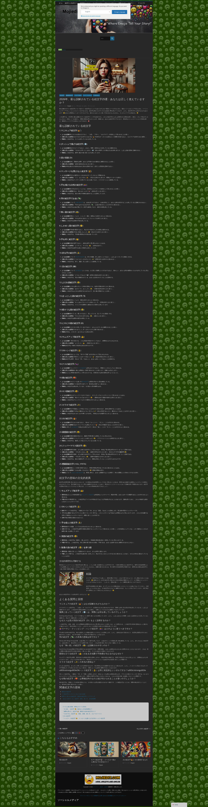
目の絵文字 (78, 270)
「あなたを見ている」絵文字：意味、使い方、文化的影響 (79, 699)
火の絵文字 (75, 427)
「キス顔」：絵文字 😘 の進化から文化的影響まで (77, 709)
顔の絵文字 (62, 95)
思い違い (82, 106)
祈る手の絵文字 (79, 257)
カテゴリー (131, 3)
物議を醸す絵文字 (69, 95)
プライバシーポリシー (110, 3)
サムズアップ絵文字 (88, 495)
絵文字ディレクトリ (85, 3)
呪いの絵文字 (63, 728)
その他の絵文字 (96, 95)
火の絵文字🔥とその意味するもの (135, 760)
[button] (135, 3)
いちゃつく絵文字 (78, 95)
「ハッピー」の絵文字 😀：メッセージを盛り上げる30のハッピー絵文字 (84, 718)
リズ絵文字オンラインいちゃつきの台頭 (73, 694)
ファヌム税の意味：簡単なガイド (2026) (74, 707)
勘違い (85, 106)
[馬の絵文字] (72, 742)
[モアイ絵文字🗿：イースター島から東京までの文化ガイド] (104, 742)
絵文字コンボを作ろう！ (71, 3)
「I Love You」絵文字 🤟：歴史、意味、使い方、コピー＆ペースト (82, 714)
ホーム (60, 3)
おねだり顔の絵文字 (77, 472)
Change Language (119, 12)
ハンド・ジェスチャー (87, 95)
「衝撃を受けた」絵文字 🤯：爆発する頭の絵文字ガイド (79, 711)
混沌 (79, 106)
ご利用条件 (95, 795)
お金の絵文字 (79, 202)
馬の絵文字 (63, 760)
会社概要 (110, 795)
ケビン (74, 106)
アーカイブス (141, 3)
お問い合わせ (103, 795)
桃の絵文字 (85, 381)
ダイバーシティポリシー (120, 795)
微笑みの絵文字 (66, 692)
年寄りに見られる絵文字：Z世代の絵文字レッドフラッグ (78, 696)
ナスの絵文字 (82, 368)
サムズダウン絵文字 (142, 729)
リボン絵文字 (66, 716)
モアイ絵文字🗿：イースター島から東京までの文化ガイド (103, 761)
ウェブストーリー (97, 3)
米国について (122, 3)
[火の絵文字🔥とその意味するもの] (135, 742)
